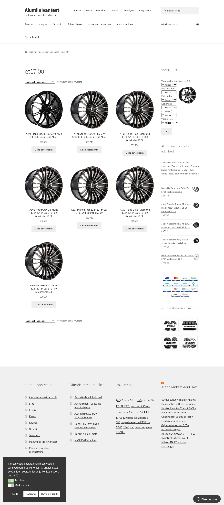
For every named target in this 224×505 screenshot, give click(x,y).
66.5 (143, 406)
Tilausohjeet (128, 10)
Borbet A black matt (85, 433)
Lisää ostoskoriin (44, 149)
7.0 (126, 400)
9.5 (144, 400)
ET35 (143, 422)
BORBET (144, 417)
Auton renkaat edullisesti (180, 387)
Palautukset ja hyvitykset (43, 441)
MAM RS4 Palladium (85, 440)
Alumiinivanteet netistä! (43, 397)
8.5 (139, 400)
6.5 (121, 400)
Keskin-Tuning (141, 427)
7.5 (130, 400)
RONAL (120, 432)
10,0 (148, 400)
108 (140, 412)
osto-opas (183, 169)
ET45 (126, 427)
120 (125, 417)
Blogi (32, 403)
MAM (149, 427)
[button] (11, 480)
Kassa (89, 10)
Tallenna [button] (31, 494)
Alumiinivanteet (42, 10)
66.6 (148, 406)
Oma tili (114, 10)
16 (152, 400)
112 (146, 412)
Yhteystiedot (145, 10)
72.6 (126, 412)
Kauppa (43, 24)
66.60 (118, 413)
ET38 (148, 422)
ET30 (137, 422)
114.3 (119, 417)
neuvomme (180, 173)
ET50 (132, 427)
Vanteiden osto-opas (99, 24)
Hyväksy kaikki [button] (49, 494)
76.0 (136, 413)
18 (121, 406)
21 (132, 406)
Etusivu (77, 10)
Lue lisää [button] (13, 475)
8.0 (135, 400)
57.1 (135, 406)
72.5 (121, 412)
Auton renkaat (125, 24)
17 (117, 406)
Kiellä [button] (15, 494)
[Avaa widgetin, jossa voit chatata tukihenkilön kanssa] (207, 499)
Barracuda (133, 417)
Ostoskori (101, 10)
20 (128, 406)
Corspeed (124, 423)
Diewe (131, 422)
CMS (118, 422)
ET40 (119, 427)
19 (125, 406)
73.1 (131, 412)
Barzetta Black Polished (88, 397)
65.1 (139, 406)
